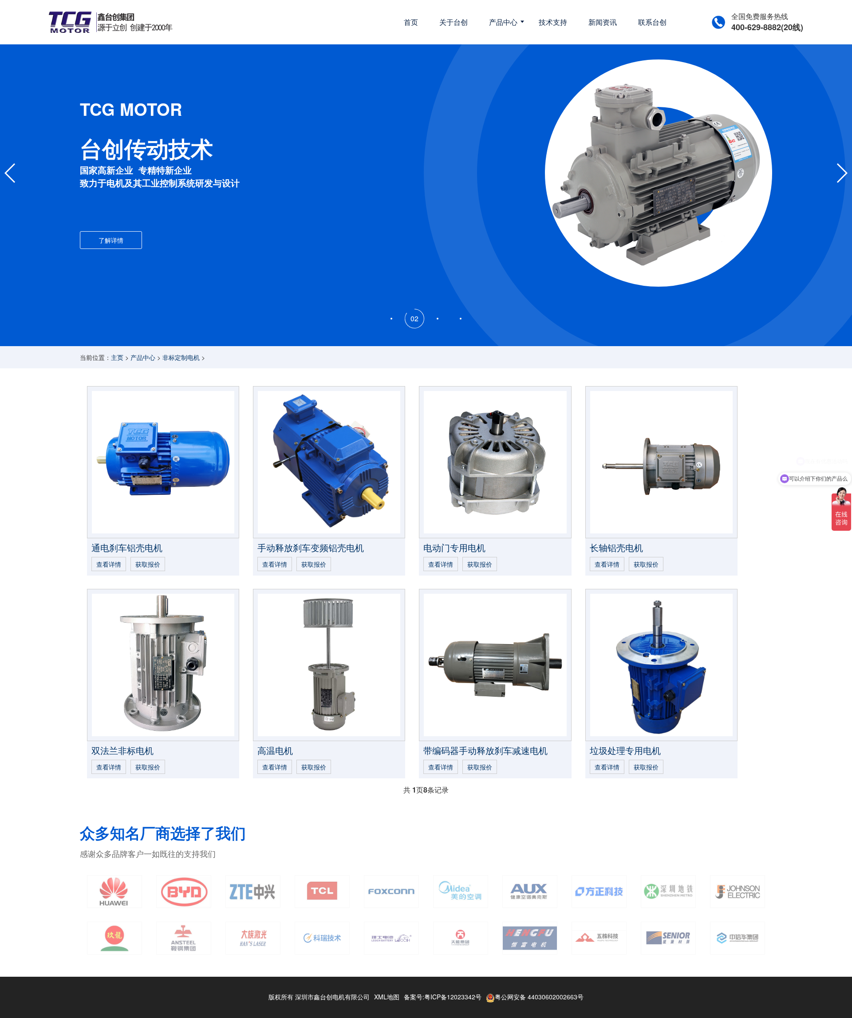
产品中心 (503, 22)
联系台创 (652, 22)
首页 (411, 22)
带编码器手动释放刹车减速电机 (485, 750)
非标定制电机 (181, 357)
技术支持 (553, 22)
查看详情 (108, 564)
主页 (117, 357)
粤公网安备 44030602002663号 (539, 996)
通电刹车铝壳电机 (126, 547)
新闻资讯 (602, 22)
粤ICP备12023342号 (452, 996)
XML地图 (386, 996)
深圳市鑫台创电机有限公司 (332, 996)
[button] (391, 318)
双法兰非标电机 (122, 750)
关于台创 (453, 22)
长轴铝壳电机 (616, 547)
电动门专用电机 (454, 547)
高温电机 (275, 750)
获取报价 (147, 564)
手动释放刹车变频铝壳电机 (310, 547)
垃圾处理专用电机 (625, 750)
